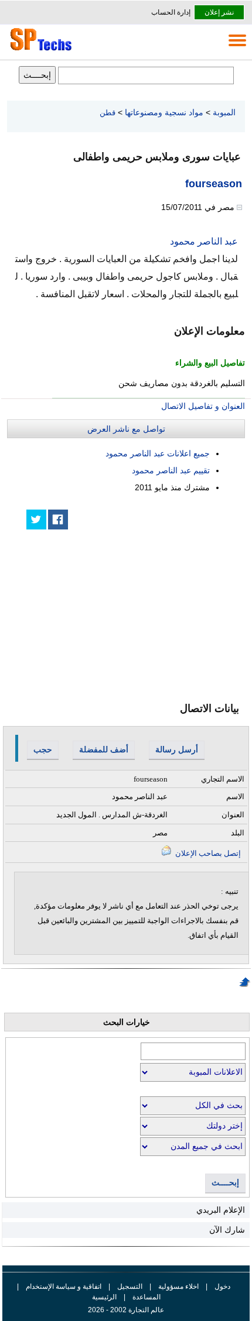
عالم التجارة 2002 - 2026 (126, 1310)
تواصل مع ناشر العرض (126, 429)
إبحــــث (225, 1182)
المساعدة (146, 1297)
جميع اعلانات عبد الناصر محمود (157, 453)
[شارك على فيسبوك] (58, 519)
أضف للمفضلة (103, 749)
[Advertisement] (157, 607)
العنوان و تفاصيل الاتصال (203, 406)
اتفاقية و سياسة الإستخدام (62, 1286)
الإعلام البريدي (220, 1210)
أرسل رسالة (176, 749)
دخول (222, 1286)
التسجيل (129, 1286)
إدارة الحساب (170, 12)
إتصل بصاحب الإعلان (207, 853)
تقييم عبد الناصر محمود (171, 470)
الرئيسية (104, 1297)
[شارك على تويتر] (36, 519)
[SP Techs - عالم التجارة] (39, 50)
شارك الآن (227, 1229)
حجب (42, 749)
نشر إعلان (219, 12)
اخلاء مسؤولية (178, 1286)
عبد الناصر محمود (204, 241)
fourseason (213, 184)
